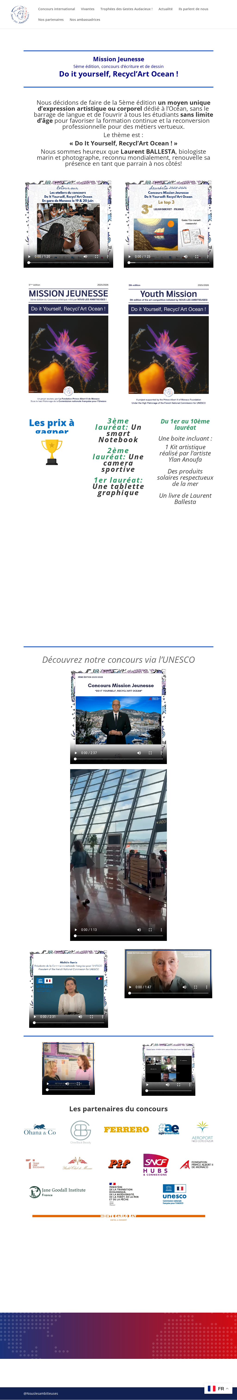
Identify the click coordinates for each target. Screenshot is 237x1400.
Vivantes (87, 9)
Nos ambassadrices (85, 20)
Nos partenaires (51, 20)
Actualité (166, 9)
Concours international (56, 9)
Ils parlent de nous (193, 9)
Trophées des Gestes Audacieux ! (126, 9)
